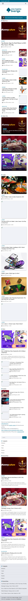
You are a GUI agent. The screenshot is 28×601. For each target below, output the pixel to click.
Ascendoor (8, 599)
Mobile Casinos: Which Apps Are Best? (10, 273)
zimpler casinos (12, 425)
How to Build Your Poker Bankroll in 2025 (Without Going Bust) (9, 62)
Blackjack (5, 69)
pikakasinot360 (20, 431)
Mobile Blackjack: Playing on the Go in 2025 (11, 553)
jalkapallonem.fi (4, 423)
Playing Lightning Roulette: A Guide (17, 407)
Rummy (3, 41)
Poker (3, 59)
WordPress (18, 599)
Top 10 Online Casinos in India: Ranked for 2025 (12, 196)
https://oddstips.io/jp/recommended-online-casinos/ (12, 430)
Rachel (3, 46)
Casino (3, 78)
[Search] (26, 4)
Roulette (4, 50)
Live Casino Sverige (14, 597)
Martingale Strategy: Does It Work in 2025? (12, 150)
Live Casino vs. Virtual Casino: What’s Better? (12, 323)
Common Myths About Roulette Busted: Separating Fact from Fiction (9, 109)
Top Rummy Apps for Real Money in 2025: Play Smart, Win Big (13, 583)
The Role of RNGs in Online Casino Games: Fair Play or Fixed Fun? (10, 99)
